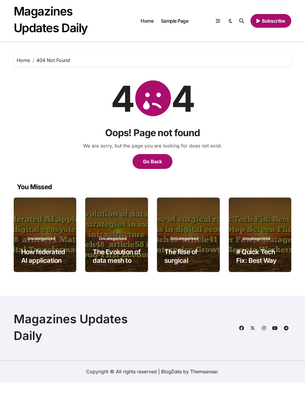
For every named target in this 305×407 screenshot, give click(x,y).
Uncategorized (41, 238)
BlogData (171, 372)
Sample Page (175, 21)
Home (147, 21)
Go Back (152, 161)
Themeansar (203, 372)
